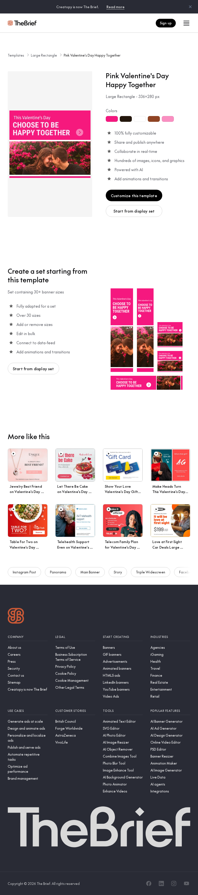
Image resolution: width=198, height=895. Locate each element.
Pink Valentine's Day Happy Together (92, 55)
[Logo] (16, 616)
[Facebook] (149, 883)
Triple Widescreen (150, 572)
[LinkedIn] (161, 883)
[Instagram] (174, 883)
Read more (115, 6)
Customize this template (134, 195)
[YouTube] (186, 883)
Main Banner (90, 572)
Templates (16, 55)
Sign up (166, 22)
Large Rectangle (44, 55)
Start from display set (134, 211)
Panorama (58, 572)
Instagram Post (24, 572)
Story (118, 572)
